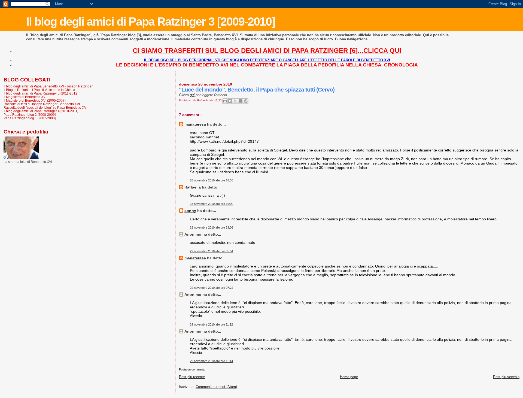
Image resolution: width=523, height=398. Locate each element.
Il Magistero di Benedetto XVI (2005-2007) (35, 100)
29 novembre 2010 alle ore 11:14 (211, 361)
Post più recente (192, 377)
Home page (349, 377)
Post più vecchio (506, 377)
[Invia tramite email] (225, 101)
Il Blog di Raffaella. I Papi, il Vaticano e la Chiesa (39, 90)
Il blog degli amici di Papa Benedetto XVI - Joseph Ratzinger (48, 86)
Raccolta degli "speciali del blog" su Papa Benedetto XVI (45, 107)
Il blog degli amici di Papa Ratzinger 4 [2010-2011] (41, 111)
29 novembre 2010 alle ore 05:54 (211, 251)
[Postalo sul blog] (230, 101)
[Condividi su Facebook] (240, 101)
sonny (190, 210)
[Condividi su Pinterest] (245, 101)
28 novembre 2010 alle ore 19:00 (211, 203)
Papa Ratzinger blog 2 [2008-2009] (30, 114)
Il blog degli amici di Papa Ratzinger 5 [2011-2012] (41, 93)
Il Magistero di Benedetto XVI (25, 97)
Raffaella (192, 187)
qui (192, 95)
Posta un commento (192, 369)
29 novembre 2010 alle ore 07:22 (211, 287)
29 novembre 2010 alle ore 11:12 (211, 324)
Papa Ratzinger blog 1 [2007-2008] (30, 118)
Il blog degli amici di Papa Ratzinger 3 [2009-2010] (150, 21)
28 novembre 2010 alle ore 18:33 (211, 180)
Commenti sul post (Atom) (216, 387)
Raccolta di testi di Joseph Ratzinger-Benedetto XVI (42, 104)
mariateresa (195, 124)
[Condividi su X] (235, 101)
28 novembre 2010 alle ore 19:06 (211, 227)
